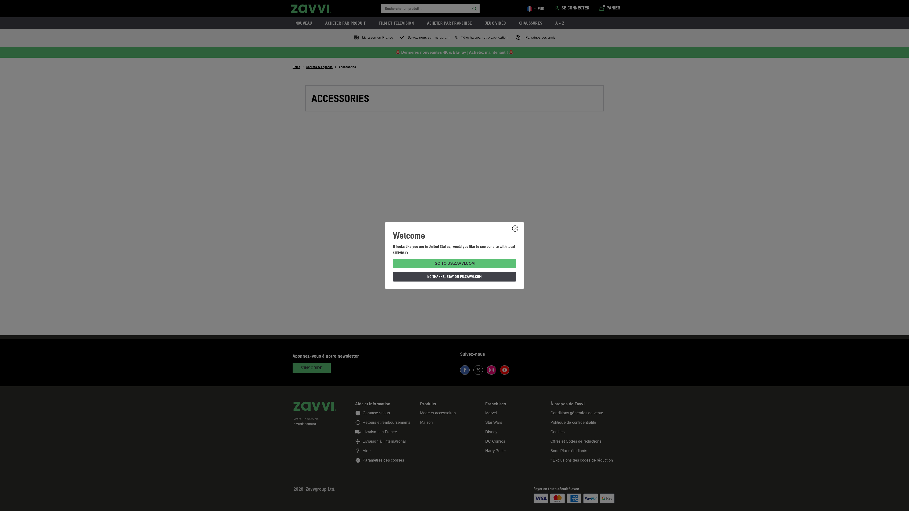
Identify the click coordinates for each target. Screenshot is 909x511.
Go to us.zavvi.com (455, 263)
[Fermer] (515, 228)
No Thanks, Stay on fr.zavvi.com (454, 276)
